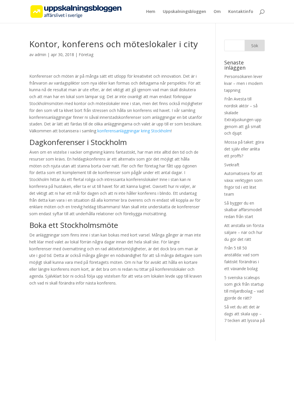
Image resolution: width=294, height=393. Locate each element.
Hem (150, 11)
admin (40, 54)
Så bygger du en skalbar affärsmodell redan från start (243, 210)
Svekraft (231, 164)
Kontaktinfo (240, 11)
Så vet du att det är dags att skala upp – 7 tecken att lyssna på (244, 313)
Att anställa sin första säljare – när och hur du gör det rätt (244, 232)
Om (217, 11)
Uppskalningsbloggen (184, 11)
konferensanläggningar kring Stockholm (134, 130)
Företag (86, 54)
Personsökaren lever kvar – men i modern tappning (243, 83)
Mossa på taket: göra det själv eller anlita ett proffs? (244, 149)
